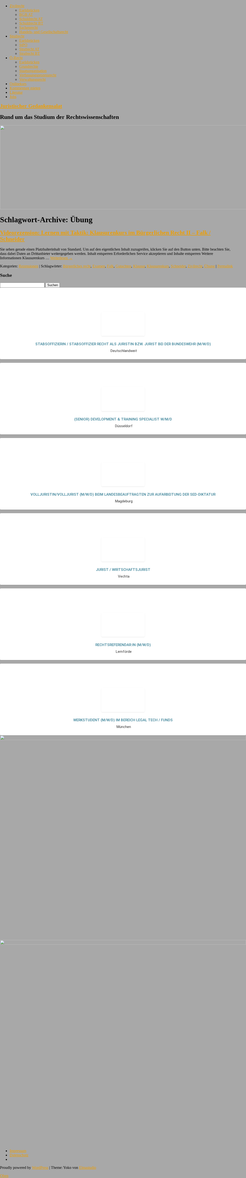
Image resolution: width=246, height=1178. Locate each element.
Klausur (139, 266)
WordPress (40, 1168)
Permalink (225, 266)
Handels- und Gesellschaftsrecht (43, 32)
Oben (4, 1176)
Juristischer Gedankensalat (31, 106)
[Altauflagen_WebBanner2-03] (123, 943)
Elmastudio (87, 1168)
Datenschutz (19, 1155)
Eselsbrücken (29, 10)
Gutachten (123, 266)
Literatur (16, 92)
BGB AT (26, 14)
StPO (23, 45)
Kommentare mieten (25, 88)
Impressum (18, 1151)
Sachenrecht (28, 27)
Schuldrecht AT (31, 19)
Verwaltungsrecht (32, 79)
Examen (98, 266)
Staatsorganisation (33, 71)
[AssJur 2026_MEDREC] (123, 739)
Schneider (178, 266)
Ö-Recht (16, 58)
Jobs (13, 97)
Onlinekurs (18, 84)
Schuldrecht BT (31, 23)
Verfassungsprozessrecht (37, 75)
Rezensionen (28, 266)
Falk (110, 266)
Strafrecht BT (29, 53)
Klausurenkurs (158, 266)
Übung (209, 266)
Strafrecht (17, 36)
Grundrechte (28, 66)
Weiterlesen (61, 258)
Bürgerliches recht (77, 266)
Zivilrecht (17, 6)
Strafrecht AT (29, 49)
